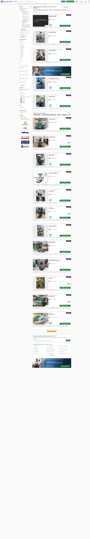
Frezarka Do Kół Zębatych (50, 349)
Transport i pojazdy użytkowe (25, 31)
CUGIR (21, 53)
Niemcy (23, 98)
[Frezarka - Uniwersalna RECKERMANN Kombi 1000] (40, 265)
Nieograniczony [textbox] (23, 93)
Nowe (21, 106)
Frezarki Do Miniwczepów (63, 345)
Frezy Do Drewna (62, 347)
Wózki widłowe (23, 36)
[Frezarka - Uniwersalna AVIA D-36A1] (40, 159)
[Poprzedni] (33, 20)
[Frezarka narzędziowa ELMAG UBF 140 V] (40, 37)
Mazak (21, 56)
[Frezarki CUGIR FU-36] (40, 213)
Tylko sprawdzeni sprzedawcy (25, 119)
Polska (24, 90)
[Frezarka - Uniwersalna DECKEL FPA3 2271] (40, 230)
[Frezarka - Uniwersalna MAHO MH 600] (40, 247)
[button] (88, 1)
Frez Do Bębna (35, 345)
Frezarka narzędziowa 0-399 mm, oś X (26, 20)
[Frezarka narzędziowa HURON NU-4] (40, 301)
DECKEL (22, 54)
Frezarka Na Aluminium (50, 351)
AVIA (21, 49)
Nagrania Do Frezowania (63, 353)
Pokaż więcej (52, 355)
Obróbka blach (25, 22)
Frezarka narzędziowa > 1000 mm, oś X (26, 12)
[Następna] (47, 20)
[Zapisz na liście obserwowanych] (70, 16)
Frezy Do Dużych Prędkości (63, 349)
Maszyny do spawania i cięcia (26, 28)
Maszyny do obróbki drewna (24, 33)
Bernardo (22, 50)
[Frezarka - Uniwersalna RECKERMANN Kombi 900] (40, 83)
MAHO (21, 45)
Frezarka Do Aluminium (50, 345)
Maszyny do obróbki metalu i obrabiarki (25, 9)
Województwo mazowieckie (26, 96)
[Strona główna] (19, 3)
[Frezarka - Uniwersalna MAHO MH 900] (40, 101)
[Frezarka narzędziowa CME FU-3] (40, 283)
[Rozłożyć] (51, 29)
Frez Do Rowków (36, 351)
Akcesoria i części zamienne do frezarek (26, 14)
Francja (23, 99)
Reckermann (22, 47)
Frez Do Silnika (35, 353)
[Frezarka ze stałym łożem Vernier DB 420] (40, 123)
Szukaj (63, 1)
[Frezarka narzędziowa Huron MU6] (40, 195)
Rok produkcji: (21, 67)
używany (22, 107)
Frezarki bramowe (26, 16)
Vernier (22, 48)
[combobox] (25, 93)
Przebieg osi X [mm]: (22, 81)
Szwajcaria (24, 101)
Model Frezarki (61, 351)
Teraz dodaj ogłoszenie (65, 74)
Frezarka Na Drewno (49, 353)
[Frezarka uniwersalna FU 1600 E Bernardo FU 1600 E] (40, 177)
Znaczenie (66, 7)
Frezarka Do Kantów (49, 347)
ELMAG (22, 55)
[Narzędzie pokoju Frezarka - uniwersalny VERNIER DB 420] (40, 55)
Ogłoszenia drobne (24, 111)
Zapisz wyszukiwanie (52, 331)
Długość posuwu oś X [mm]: (23, 71)
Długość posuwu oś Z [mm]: (23, 78)
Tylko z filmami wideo (24, 118)
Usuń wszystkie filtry (37, 11)
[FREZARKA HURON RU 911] (40, 319)
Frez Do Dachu (35, 347)
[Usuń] (47, 10)
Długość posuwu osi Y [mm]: (23, 74)
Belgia (23, 100)
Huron (21, 44)
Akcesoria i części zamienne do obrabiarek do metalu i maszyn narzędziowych (26, 25)
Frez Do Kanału (35, 349)
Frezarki (24, 10)
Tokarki (24, 23)
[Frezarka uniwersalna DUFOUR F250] (40, 141)
